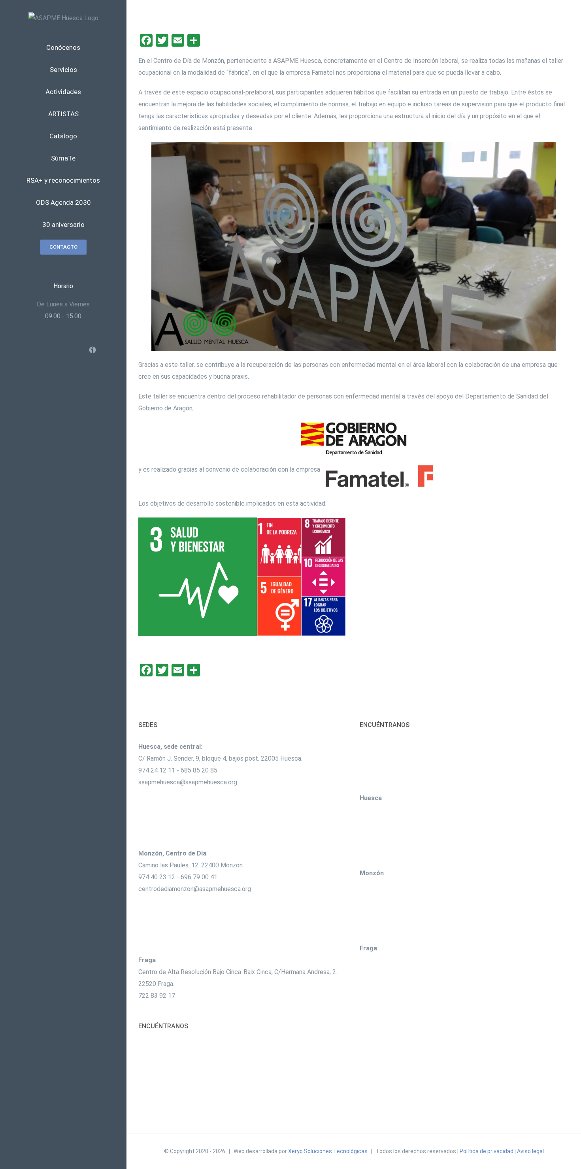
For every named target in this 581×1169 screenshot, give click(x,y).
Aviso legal (530, 1151)
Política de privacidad (486, 1151)
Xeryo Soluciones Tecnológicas (328, 1151)
